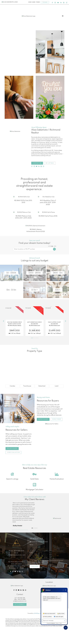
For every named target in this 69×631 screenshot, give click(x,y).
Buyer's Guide (43, 419)
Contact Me (37, 163)
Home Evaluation (13, 452)
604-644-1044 (19, 551)
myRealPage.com (37, 613)
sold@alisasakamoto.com (16, 555)
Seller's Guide (12, 448)
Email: (32, 552)
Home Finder (56, 419)
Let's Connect (20, 604)
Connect (45, 2)
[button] (52, 2)
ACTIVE (49, 246)
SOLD (55, 246)
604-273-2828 (16, 564)
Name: (32, 544)
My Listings (50, 163)
